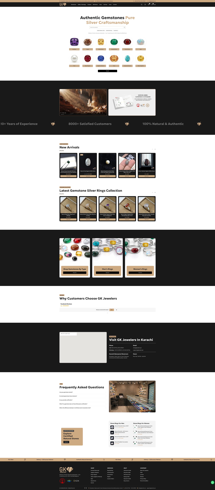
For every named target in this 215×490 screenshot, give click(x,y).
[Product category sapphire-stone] (101, 60)
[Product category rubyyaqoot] (87, 60)
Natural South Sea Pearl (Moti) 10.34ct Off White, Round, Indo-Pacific (107, 172)
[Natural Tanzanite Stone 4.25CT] (112, 438)
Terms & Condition (144, 480)
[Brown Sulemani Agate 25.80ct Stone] (147, 162)
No (116, 309)
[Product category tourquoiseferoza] (127, 60)
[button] (68, 176)
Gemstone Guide (127, 470)
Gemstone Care (127, 474)
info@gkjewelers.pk (152, 1)
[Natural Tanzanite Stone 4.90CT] (112, 427)
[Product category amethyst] (74, 43)
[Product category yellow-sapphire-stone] (140, 60)
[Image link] (66, 469)
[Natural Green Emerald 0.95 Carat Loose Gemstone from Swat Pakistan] (68, 162)
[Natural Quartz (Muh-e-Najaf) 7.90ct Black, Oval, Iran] (127, 162)
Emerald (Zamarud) (95, 470)
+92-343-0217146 (126, 350)
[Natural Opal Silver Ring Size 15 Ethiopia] (68, 205)
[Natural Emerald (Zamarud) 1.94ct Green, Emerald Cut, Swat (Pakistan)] (135, 433)
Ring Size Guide (127, 472)
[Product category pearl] (74, 60)
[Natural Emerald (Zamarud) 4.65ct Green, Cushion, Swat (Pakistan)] (135, 443)
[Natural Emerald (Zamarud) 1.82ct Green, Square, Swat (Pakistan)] (135, 427)
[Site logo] (63, 4)
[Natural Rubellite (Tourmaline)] (112, 443)
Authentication (110, 472)
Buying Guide (126, 476)
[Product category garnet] (127, 43)
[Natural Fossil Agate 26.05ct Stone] (88, 162)
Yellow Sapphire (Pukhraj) (96, 476)
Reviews (142, 476)
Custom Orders (110, 478)
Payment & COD (127, 478)
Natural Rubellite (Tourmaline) (121, 442)
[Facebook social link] (84, 488)
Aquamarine (93, 480)
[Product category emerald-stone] (114, 43)
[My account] (145, 4)
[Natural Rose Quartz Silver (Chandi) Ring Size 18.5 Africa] (147, 205)
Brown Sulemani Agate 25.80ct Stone (147, 171)
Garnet (92, 482)
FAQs (141, 472)
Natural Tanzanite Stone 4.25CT (121, 436)
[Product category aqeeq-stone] (87, 43)
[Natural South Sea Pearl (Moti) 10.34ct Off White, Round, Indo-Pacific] (107, 162)
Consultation (110, 474)
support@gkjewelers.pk (138, 350)
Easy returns (126, 480)
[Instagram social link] (86, 488)
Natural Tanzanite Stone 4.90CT (122, 425)
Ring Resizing (110, 470)
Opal (92, 478)
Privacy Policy (143, 478)
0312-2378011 (143, 1)
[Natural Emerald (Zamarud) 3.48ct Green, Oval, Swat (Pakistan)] (135, 438)
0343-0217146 (137, 1)
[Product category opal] (140, 43)
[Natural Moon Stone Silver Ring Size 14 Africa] (88, 205)
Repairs (109, 476)
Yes (111, 309)
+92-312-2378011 (118, 350)
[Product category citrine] (101, 43)
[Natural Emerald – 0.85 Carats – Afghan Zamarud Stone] (112, 432)
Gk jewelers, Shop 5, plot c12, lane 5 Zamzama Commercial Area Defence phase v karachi (77, 1)
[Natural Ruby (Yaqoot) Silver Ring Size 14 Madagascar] (107, 205)
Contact (142, 474)
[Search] (141, 4)
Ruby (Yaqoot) (94, 474)
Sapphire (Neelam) (95, 472)
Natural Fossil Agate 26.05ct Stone (87, 171)
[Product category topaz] (114, 60)
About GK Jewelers (144, 470)
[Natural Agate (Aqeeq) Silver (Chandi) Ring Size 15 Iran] (127, 205)
